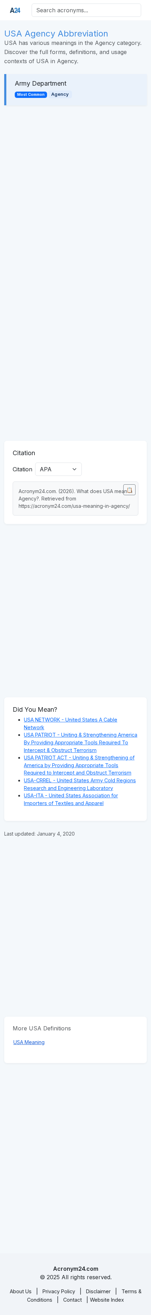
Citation (22, 469)
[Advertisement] (75, 192)
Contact (72, 1300)
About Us (21, 1291)
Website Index (107, 1300)
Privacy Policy (58, 1291)
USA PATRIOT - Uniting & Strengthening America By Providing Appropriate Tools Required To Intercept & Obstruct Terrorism (80, 742)
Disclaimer (98, 1291)
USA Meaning (29, 1042)
